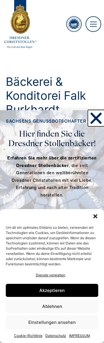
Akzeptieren (52, 290)
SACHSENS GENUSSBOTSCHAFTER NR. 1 (52, 121)
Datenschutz (55, 335)
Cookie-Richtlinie (28, 335)
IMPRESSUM (79, 335)
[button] (95, 216)
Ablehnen (52, 306)
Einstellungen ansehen (52, 322)
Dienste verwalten (50, 275)
